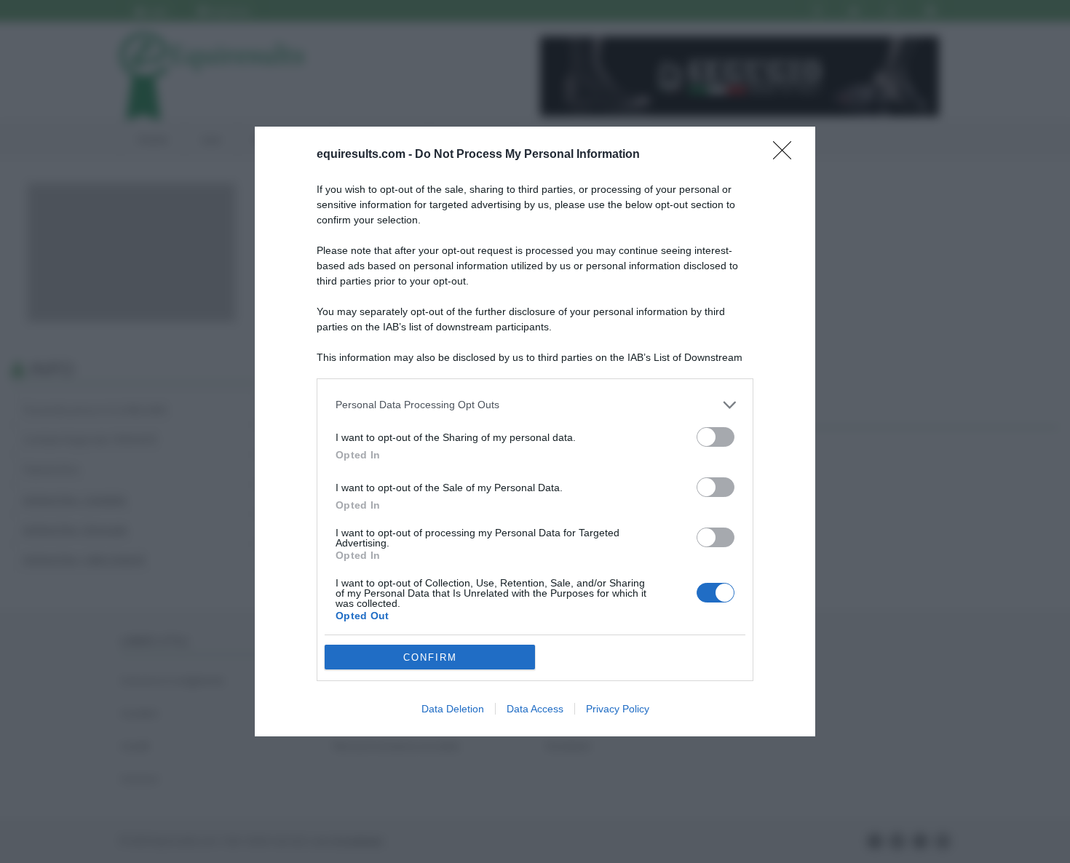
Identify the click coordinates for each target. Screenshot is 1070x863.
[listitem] (535, 405)
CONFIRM (430, 657)
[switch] (715, 437)
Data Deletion (452, 709)
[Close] (787, 155)
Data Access (535, 709)
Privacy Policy (617, 709)
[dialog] (535, 432)
